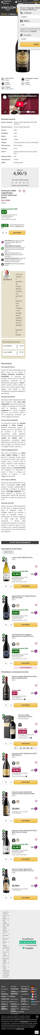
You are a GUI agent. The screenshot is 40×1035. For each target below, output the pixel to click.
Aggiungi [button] (17, 233)
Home (3, 986)
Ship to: (26, 21)
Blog (22, 1012)
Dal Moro (5, 200)
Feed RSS (4, 1009)
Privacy (13, 996)
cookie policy (20, 1029)
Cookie (13, 1009)
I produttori (25, 994)
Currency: (27, 35)
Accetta (37, 1032)
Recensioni (14, 999)
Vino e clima (25, 1009)
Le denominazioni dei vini (26, 999)
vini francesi (6, 972)
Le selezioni (25, 1004)
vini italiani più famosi (6, 976)
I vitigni (23, 999)
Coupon (23, 991)
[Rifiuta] (37, 1016)
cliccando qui (24, 1021)
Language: (27, 13)
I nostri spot (5, 999)
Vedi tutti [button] (8, 552)
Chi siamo (4, 989)
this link (33, 31)
